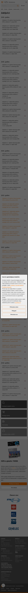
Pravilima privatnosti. (7, 287)
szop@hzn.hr (18, 302)
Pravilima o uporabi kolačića (16, 285)
